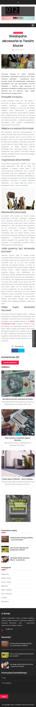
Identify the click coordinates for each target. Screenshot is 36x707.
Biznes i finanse (18, 32)
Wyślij (4, 697)
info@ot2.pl (9, 629)
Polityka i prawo (6, 578)
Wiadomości (5, 574)
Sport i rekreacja (6, 594)
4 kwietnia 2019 (19, 49)
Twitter (22, 350)
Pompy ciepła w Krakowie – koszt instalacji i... (18, 479)
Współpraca (5, 601)
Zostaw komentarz (10, 362)
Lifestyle (4, 597)
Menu (33, 25)
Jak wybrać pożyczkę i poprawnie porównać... (18, 399)
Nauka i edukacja (6, 590)
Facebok (15, 350)
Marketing (4, 586)
